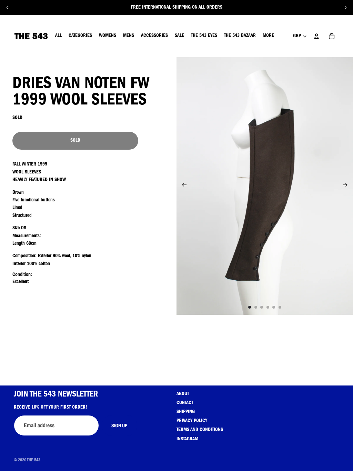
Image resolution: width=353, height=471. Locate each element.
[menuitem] (268, 36)
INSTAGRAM (187, 439)
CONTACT (184, 403)
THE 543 (33, 461)
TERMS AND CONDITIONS (199, 430)
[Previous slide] (7, 7)
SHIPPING (185, 412)
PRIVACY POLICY (191, 421)
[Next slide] (345, 7)
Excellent (20, 282)
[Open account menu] (316, 36)
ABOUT (182, 394)
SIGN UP (119, 425)
